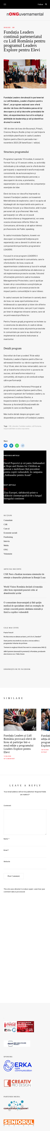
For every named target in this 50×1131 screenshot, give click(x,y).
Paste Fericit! (8, 632)
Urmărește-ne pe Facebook (17, 669)
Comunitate (8, 520)
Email (6, 850)
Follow (40, 4)
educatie (15, 426)
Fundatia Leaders (25, 426)
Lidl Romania (36, 426)
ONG (6, 550)
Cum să (6, 529)
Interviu (7, 541)
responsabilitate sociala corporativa (16, 429)
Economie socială (10, 533)
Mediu (6, 545)
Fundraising (8, 537)
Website (7, 861)
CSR (13, 27)
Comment (7, 805)
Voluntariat (8, 554)
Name (6, 839)
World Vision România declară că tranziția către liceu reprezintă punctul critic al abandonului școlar (23, 590)
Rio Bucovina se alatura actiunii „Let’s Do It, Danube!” (22, 637)
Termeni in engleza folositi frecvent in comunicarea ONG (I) (25, 647)
